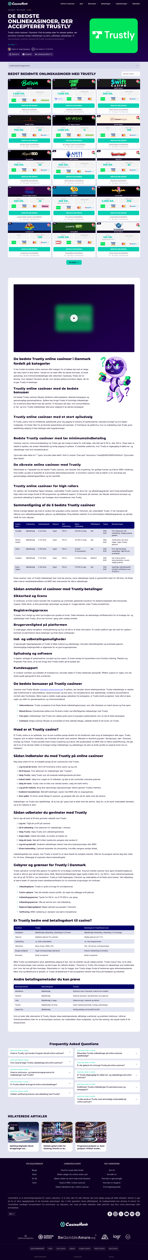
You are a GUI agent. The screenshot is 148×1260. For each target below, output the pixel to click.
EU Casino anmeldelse (74, 217)
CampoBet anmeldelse (74, 253)
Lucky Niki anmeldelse (118, 217)
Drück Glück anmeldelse (118, 253)
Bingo (34, 1170)
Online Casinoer (68, 3)
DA (10, 1214)
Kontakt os (112, 1174)
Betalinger (106, 3)
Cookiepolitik (78, 1257)
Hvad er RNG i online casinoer (72, 1182)
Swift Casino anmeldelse (118, 109)
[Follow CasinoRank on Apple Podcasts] (137, 1214)
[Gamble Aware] (77, 1237)
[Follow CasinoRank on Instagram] (115, 1214)
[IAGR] (117, 1237)
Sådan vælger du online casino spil (72, 1174)
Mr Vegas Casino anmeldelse (74, 144)
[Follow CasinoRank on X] (121, 1214)
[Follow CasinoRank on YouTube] (126, 1214)
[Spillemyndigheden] (26, 1237)
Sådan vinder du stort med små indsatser (72, 1178)
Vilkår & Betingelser (40, 1257)
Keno (34, 1174)
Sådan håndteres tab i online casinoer (72, 1187)
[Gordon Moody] (45, 1237)
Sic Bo (34, 1178)
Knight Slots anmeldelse (29, 144)
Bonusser (92, 3)
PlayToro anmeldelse (119, 180)
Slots (34, 1182)
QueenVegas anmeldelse (118, 144)
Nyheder (136, 3)
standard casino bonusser (51, 689)
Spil (81, 3)
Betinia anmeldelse (29, 109)
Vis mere (72, 262)
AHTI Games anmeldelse (74, 180)
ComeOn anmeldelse (74, 109)
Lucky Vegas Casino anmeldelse (29, 217)
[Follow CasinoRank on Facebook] (110, 1214)
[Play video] (74, 318)
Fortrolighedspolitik (112, 1187)
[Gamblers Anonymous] (105, 1237)
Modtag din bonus (29, 105)
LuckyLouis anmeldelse (29, 253)
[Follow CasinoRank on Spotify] (132, 1214)
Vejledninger (121, 3)
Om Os (112, 1170)
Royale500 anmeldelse (29, 180)
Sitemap (111, 1257)
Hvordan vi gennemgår (112, 1178)
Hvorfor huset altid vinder (72, 1170)
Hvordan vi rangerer (112, 1182)
